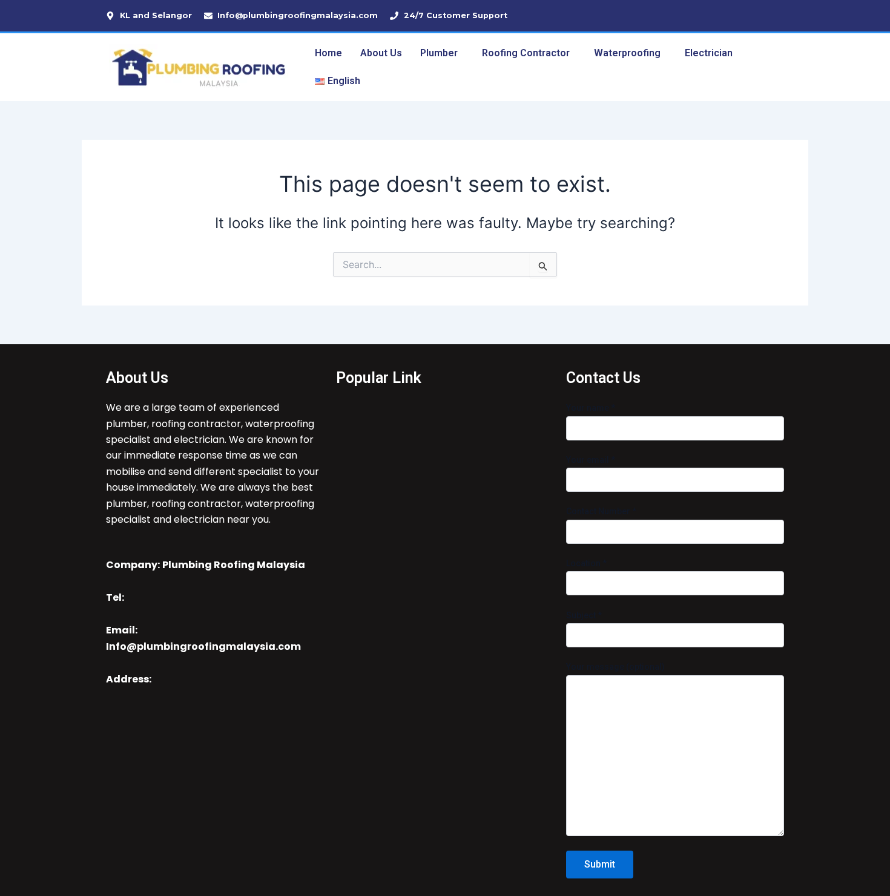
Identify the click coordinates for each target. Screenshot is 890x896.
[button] (442, 53)
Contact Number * (601, 511)
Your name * (590, 408)
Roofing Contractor (526, 53)
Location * (586, 563)
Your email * (590, 460)
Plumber (439, 53)
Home (328, 53)
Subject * (584, 615)
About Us (381, 53)
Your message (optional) (615, 667)
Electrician (709, 53)
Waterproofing (627, 53)
